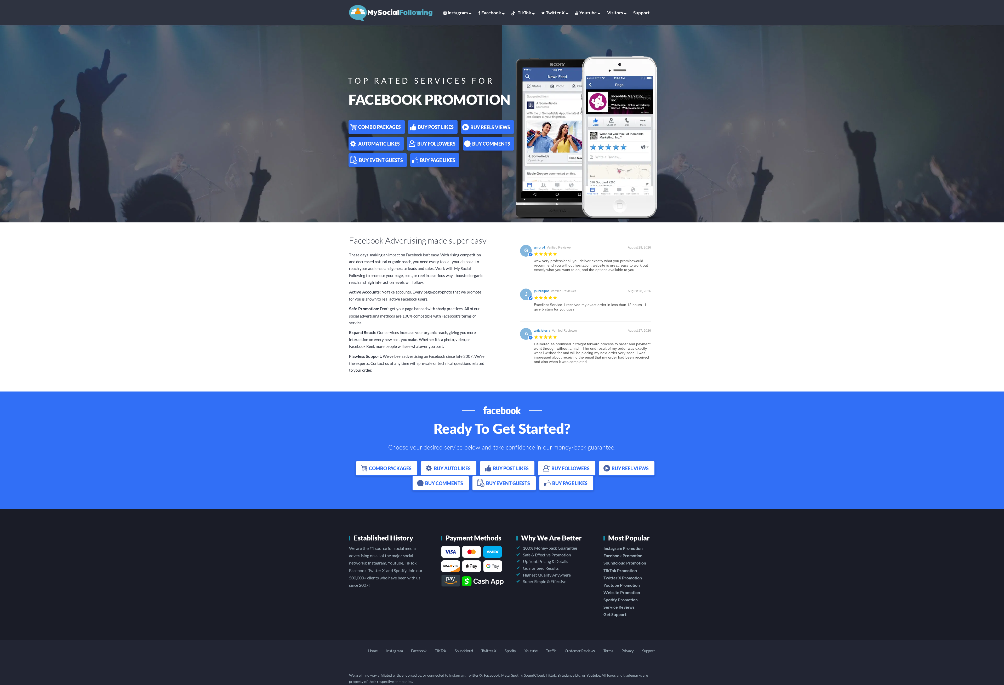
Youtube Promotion (621, 585)
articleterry (542, 330)
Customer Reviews (580, 650)
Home (373, 650)
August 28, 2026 (639, 247)
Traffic (551, 650)
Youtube (588, 12)
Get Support (614, 614)
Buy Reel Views (630, 468)
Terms (608, 650)
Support (641, 12)
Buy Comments (491, 144)
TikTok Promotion (620, 570)
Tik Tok (440, 650)
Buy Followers (436, 144)
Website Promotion (621, 592)
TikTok (524, 12)
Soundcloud (464, 650)
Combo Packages (379, 127)
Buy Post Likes (436, 127)
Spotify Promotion (620, 599)
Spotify (510, 650)
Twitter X (555, 12)
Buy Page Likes (437, 160)
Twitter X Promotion (622, 577)
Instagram (458, 12)
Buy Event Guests (381, 160)
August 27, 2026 (639, 330)
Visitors (615, 12)
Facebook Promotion (622, 555)
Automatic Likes (379, 144)
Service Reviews (619, 607)
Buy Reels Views (490, 127)
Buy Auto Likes (452, 468)
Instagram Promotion (623, 548)
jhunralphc (542, 291)
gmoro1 (539, 247)
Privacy (627, 650)
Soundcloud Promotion (624, 562)
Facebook (491, 12)
